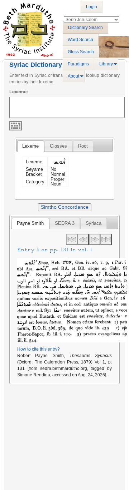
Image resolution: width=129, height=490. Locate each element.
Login (91, 6)
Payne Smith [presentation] (30, 223)
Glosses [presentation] (58, 146)
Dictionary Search (85, 27)
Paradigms (78, 63)
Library (106, 63)
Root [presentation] (83, 146)
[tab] (30, 146)
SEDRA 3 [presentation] (65, 223)
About (73, 76)
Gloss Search (81, 51)
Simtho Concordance (65, 207)
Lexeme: (18, 91)
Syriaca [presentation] (93, 223)
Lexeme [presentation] (30, 146)
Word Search (80, 39)
